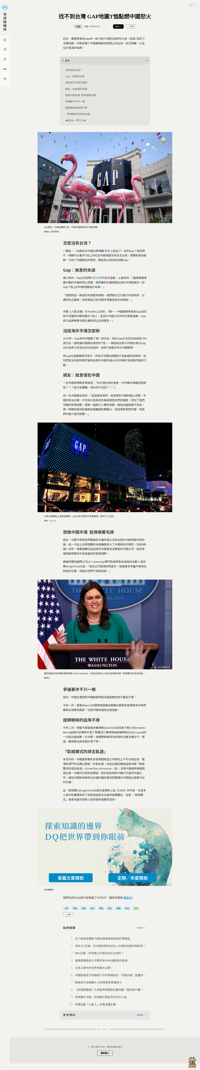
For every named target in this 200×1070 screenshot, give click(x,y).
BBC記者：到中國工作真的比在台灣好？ (99, 953)
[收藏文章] (106, 26)
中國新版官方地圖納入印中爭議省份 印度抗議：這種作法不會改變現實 (110, 975)
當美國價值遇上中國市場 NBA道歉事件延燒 (101, 960)
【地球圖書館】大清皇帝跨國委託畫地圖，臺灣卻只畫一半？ (109, 990)
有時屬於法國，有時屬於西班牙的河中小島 (101, 997)
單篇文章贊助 (71, 878)
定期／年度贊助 (132, 878)
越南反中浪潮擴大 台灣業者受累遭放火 (98, 982)
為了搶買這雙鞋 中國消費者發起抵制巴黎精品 (102, 938)
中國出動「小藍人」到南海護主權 (95, 1004)
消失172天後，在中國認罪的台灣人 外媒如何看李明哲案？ (110, 946)
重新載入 (105, 1053)
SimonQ (52, 520)
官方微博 (98, 278)
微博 (107, 251)
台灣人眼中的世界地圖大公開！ (94, 968)
